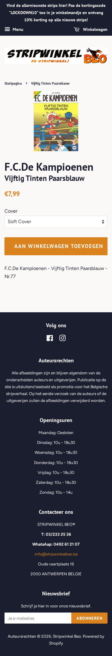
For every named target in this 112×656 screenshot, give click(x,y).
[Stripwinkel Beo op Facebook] (49, 339)
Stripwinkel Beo (67, 636)
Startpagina (13, 83)
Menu (17, 29)
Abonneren (89, 618)
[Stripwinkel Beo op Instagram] (62, 339)
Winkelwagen (95, 29)
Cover (10, 211)
